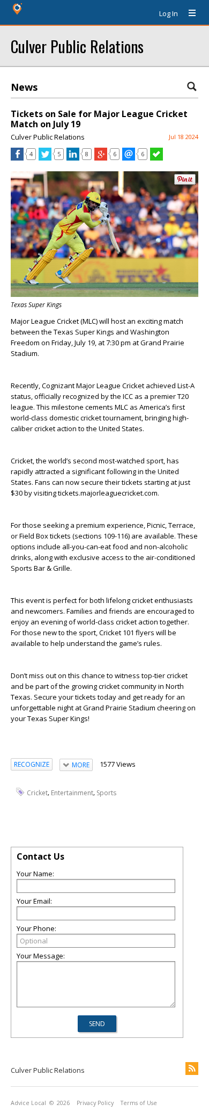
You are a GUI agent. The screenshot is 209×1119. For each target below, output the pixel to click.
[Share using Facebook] (17, 158)
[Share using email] (128, 158)
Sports (106, 792)
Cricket (37, 792)
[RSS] (191, 1068)
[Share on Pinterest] (185, 182)
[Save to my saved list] (156, 158)
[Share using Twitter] (45, 158)
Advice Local (28, 1103)
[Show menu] (188, 13)
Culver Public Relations (77, 45)
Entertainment (72, 792)
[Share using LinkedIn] (72, 158)
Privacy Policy (95, 1103)
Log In (168, 13)
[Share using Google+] (100, 158)
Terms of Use (139, 1103)
